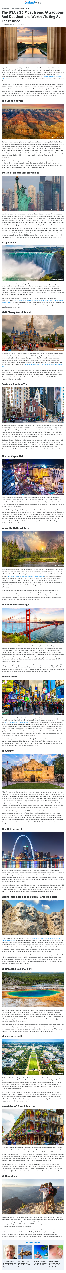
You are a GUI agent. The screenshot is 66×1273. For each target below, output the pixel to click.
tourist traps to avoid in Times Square (16, 722)
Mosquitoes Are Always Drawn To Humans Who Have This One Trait (55, 1264)
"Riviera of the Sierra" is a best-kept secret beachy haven (26, 576)
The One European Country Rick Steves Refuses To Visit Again (9, 1264)
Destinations (5, 8)
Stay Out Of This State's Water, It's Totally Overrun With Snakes (24, 1264)
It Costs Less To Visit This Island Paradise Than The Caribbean (40, 1263)
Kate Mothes (6, 24)
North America (15, 8)
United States (25, 8)
